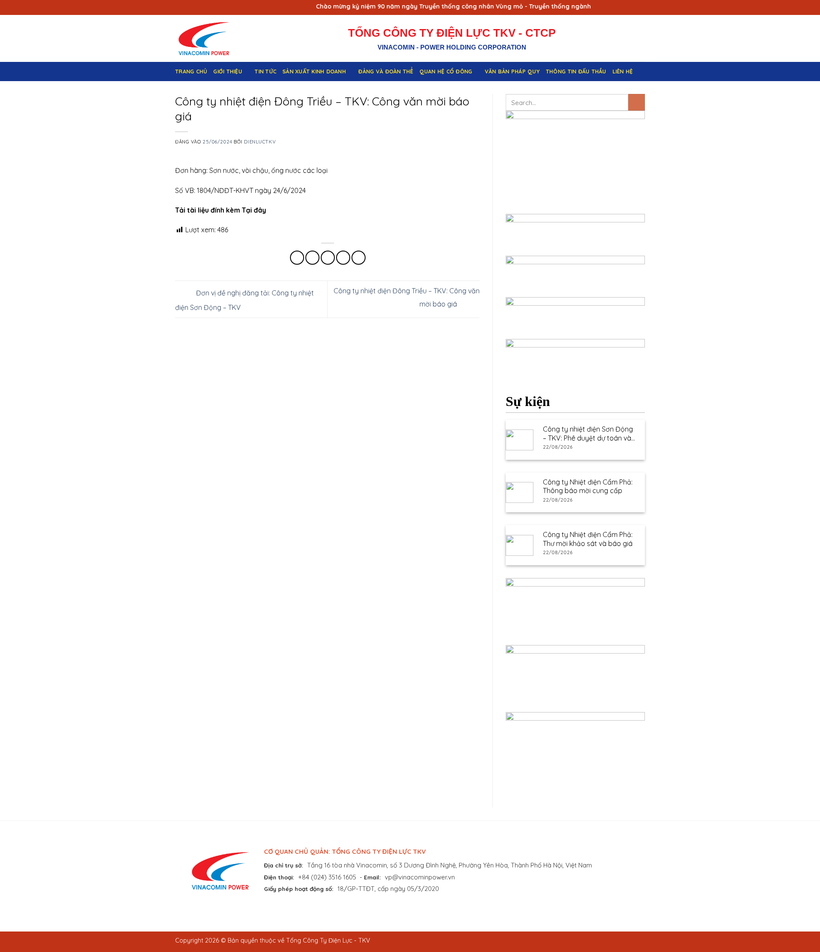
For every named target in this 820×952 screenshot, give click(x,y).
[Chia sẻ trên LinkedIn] (358, 258)
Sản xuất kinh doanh (314, 71)
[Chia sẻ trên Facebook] (297, 258)
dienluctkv (259, 142)
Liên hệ (622, 71)
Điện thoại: (279, 877)
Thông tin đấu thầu (576, 71)
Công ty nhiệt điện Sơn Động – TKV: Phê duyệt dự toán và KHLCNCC (588, 434)
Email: (372, 877)
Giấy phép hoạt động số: (299, 888)
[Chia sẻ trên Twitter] (312, 258)
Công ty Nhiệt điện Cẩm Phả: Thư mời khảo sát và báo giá (588, 539)
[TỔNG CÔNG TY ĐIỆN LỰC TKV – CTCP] (210, 38)
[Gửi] (636, 102)
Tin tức (265, 71)
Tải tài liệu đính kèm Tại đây (220, 210)
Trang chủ (191, 71)
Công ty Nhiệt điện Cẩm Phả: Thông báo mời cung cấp (588, 486)
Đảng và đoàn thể (385, 71)
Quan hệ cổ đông (445, 71)
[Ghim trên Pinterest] (343, 258)
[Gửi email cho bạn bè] (328, 258)
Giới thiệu (227, 71)
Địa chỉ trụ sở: (283, 865)
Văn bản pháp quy (512, 71)
